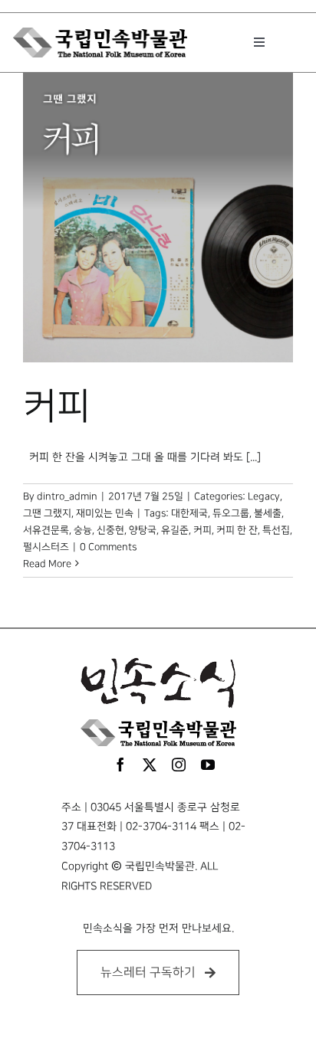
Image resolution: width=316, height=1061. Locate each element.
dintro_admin (67, 496)
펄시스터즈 (46, 547)
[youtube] (208, 764)
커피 (57, 407)
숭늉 (83, 530)
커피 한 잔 (237, 530)
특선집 (276, 530)
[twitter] (149, 764)
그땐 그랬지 (47, 513)
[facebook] (120, 764)
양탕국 (142, 530)
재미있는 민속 (104, 513)
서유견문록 (46, 530)
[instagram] (179, 764)
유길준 (175, 530)
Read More (47, 563)
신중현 (110, 530)
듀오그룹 (230, 513)
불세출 (267, 513)
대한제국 (189, 513)
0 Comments (108, 547)
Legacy (264, 496)
